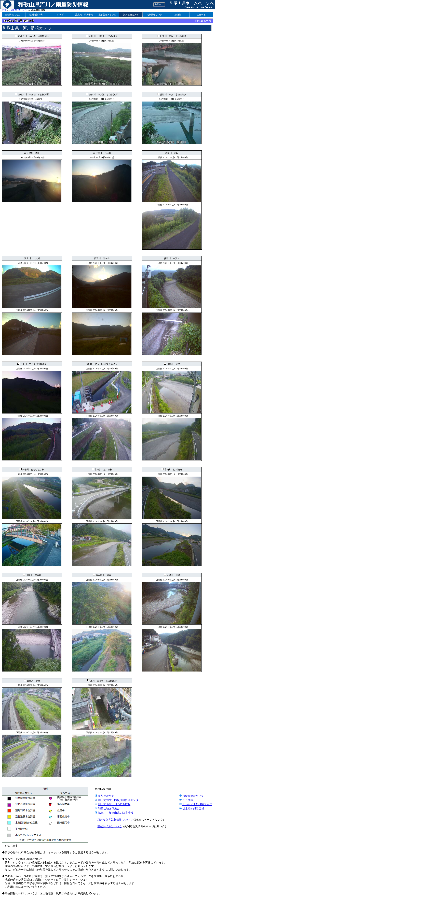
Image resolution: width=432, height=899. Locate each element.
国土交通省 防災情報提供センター (119, 800)
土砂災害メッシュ (107, 14)
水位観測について (193, 795)
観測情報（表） (37, 14)
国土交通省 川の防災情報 (114, 804)
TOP (4, 10)
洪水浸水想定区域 (193, 808)
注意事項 (201, 14)
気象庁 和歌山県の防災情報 (115, 812)
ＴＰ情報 (187, 800)
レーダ (60, 14)
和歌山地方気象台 (109, 808)
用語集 (177, 14)
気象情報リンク (154, 14)
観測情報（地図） (13, 14)
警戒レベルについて (109, 826)
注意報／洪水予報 (84, 14)
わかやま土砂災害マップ (197, 804)
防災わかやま (106, 795)
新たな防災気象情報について (114, 819)
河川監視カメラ (18, 10)
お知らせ (159, 4)
